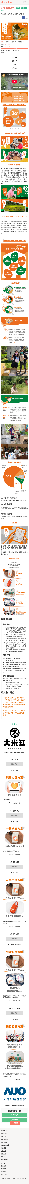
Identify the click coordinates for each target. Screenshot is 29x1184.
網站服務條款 (4, 1139)
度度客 (9, 2)
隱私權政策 (4, 1142)
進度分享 (14, 61)
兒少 (25, 8)
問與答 (14, 64)
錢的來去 (14, 68)
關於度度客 (4, 1133)
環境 (22, 8)
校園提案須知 (4, 1160)
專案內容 (14, 57)
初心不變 (3, 1136)
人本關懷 (18, 8)
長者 (3, 10)
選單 (25, 2)
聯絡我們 (3, 1166)
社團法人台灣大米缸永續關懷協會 (14, 752)
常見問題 (3, 1148)
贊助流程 (3, 1157)
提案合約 (3, 1154)
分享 (26, 18)
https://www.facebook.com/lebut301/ (17, 684)
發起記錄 (15, 1115)
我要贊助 (15, 1123)
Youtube (3, 1171)
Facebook (4, 1174)
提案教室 (3, 1151)
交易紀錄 (15, 1120)
